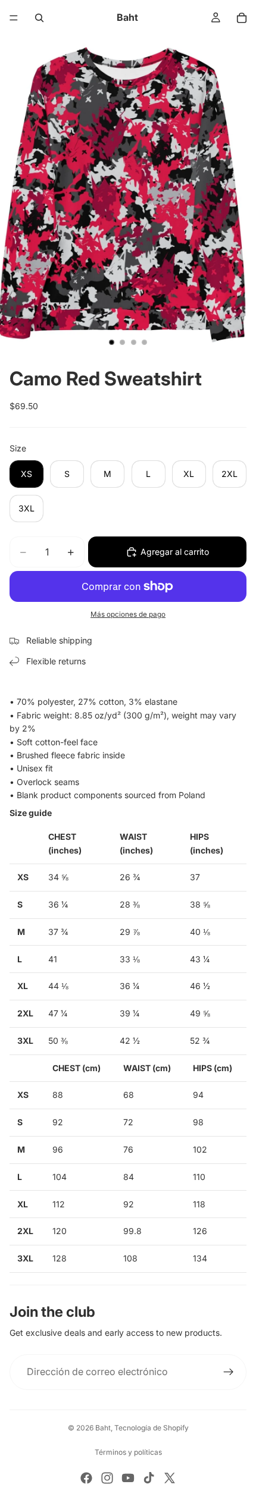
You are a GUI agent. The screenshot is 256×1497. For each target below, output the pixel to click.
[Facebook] (86, 1478)
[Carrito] (242, 18)
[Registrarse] (228, 1372)
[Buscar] (39, 18)
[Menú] (13, 18)
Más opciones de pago (128, 614)
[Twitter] (170, 1478)
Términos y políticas (128, 1452)
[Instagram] (107, 1478)
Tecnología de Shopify (151, 1427)
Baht (103, 1427)
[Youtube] (128, 1478)
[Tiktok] (149, 1478)
